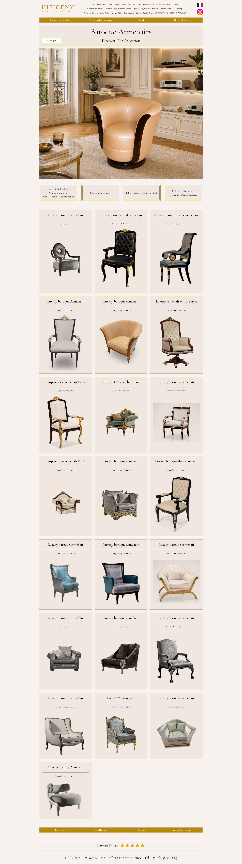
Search (141, 20)
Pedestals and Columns (122, 8)
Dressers (110, 4)
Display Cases (148, 13)
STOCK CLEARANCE (178, 13)
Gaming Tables (116, 13)
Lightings (136, 8)
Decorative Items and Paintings (171, 8)
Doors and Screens (91, 13)
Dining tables (129, 13)
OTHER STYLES (161, 13)
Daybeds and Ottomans (149, 8)
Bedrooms (147, 4)
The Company (59, 830)
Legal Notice (100, 830)
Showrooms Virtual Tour (60, 20)
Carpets (138, 13)
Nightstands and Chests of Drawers (165, 4)
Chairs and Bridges (134, 4)
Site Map (141, 830)
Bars (93, 4)
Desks (117, 4)
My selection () (183, 20)
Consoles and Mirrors (94, 8)
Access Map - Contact (182, 830)
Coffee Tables (104, 13)
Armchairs (108, 8)
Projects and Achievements (101, 20)
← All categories (51, 40)
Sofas (124, 4)
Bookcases (101, 4)
